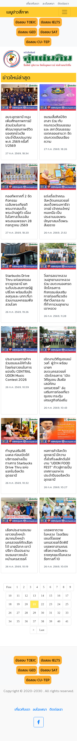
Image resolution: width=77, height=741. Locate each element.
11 (18, 595)
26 (10, 612)
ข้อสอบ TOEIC (25, 22)
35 (18, 621)
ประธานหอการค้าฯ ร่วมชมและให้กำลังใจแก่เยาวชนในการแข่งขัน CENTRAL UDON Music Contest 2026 (18, 369)
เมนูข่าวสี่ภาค (17, 12)
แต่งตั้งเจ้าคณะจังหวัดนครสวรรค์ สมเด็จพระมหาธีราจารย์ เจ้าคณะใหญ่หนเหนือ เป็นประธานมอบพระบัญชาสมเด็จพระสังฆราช (57, 210)
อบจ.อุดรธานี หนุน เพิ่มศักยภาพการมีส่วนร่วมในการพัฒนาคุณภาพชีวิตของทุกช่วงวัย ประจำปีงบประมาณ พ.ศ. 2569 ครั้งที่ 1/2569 (19, 131)
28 (26, 612)
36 (26, 621)
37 (34, 621)
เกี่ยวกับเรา (22, 709)
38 (42, 621)
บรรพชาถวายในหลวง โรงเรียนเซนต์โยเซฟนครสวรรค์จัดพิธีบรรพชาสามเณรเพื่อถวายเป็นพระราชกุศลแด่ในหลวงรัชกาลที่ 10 (57, 544)
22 (42, 604)
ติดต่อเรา (56, 709)
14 (42, 595)
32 (58, 612)
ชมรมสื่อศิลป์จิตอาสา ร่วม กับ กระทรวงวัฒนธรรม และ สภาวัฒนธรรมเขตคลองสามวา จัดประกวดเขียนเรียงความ (57, 129)
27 (18, 612)
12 (26, 595)
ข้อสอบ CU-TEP (38, 41)
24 (58, 604)
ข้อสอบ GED (27, 31)
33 (66, 612)
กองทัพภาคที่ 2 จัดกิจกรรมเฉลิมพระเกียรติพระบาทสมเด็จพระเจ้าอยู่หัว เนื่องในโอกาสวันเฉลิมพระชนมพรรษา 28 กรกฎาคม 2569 (18, 210)
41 (66, 621)
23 (50, 604)
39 (50, 621)
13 (34, 595)
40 (58, 621)
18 (10, 604)
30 (42, 612)
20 (26, 604)
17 (66, 595)
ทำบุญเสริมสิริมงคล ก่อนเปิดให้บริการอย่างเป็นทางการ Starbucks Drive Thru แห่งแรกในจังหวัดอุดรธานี (18, 463)
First (8, 587)
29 (34, 612)
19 (18, 604)
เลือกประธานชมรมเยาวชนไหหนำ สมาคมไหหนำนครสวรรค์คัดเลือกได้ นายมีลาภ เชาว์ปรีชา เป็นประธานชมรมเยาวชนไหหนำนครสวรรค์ (19, 544)
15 (50, 595)
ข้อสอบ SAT (49, 31)
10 (10, 595)
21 (34, 604)
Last (41, 630)
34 (10, 621)
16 (58, 595)
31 (50, 612)
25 (66, 604)
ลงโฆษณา (40, 709)
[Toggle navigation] (65, 12)
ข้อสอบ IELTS (50, 22)
